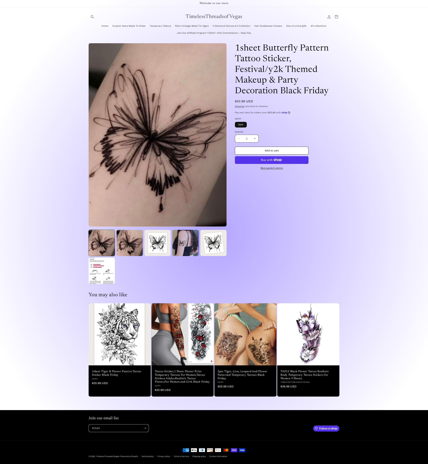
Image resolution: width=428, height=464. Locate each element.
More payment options (272, 168)
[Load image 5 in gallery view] (213, 243)
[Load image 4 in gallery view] (185, 243)
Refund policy (148, 456)
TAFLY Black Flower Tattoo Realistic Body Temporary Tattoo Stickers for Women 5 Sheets (305, 375)
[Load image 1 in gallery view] (102, 243)
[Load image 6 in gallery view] (102, 271)
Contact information (218, 456)
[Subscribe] (145, 428)
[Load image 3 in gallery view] (157, 243)
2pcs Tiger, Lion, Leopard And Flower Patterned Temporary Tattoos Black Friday (242, 375)
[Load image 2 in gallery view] (130, 243)
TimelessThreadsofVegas (108, 456)
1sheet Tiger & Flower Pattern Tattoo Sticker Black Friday (116, 373)
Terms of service (181, 456)
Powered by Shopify (129, 456)
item (240, 124)
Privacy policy (163, 456)
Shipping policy (199, 456)
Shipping (239, 106)
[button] (92, 17)
